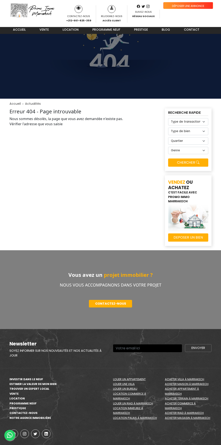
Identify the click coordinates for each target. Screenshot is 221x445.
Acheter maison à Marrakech (186, 384)
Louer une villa (124, 384)
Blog (166, 29)
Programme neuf (106, 29)
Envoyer (198, 348)
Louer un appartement (129, 379)
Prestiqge (17, 408)
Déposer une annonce (188, 6)
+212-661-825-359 (78, 20)
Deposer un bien (188, 237)
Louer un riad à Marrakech (133, 403)
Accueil (19, 29)
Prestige (141, 29)
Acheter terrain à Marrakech (186, 398)
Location (71, 29)
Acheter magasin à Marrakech (187, 418)
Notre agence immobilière (30, 418)
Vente (44, 29)
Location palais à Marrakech (135, 418)
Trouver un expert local (29, 389)
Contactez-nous (110, 303)
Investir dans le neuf (26, 379)
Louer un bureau (125, 389)
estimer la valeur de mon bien (33, 384)
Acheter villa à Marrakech (184, 379)
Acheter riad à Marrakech (184, 413)
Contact (191, 29)
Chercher (186, 162)
